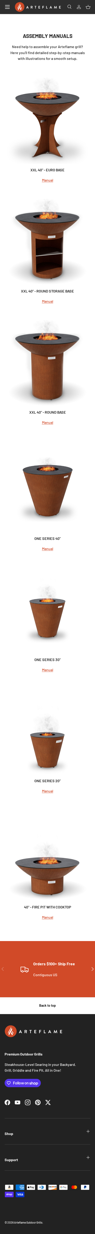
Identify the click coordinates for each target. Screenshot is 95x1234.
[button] (88, 7)
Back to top (47, 1005)
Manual (47, 180)
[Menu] (7, 7)
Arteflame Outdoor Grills (28, 1222)
